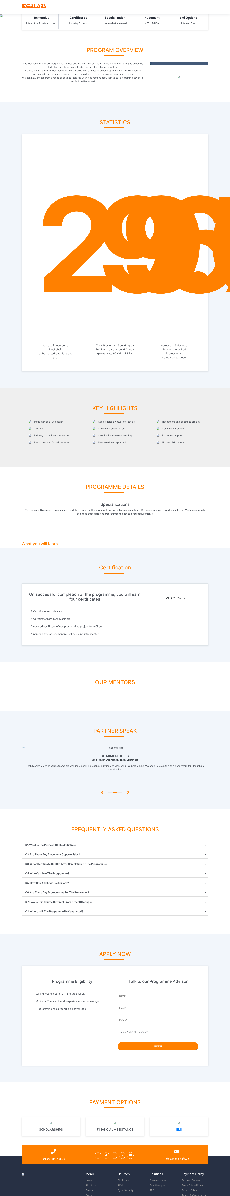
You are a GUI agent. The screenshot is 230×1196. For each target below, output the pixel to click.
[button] (101, 769)
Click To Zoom (175, 598)
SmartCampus (157, 1185)
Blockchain (123, 1180)
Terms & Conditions (192, 1185)
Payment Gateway (192, 1180)
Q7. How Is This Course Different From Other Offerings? (58, 902)
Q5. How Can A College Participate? (47, 883)
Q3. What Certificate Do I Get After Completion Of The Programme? (66, 864)
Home (89, 1180)
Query (71, 1190)
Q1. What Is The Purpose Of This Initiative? (50, 845)
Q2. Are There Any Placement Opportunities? (52, 854)
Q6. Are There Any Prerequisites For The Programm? (57, 892)
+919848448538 (159, 1190)
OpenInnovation (158, 1180)
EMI (179, 1129)
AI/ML (121, 1185)
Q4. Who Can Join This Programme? (47, 873)
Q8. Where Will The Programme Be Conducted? (54, 911)
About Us (91, 1185)
